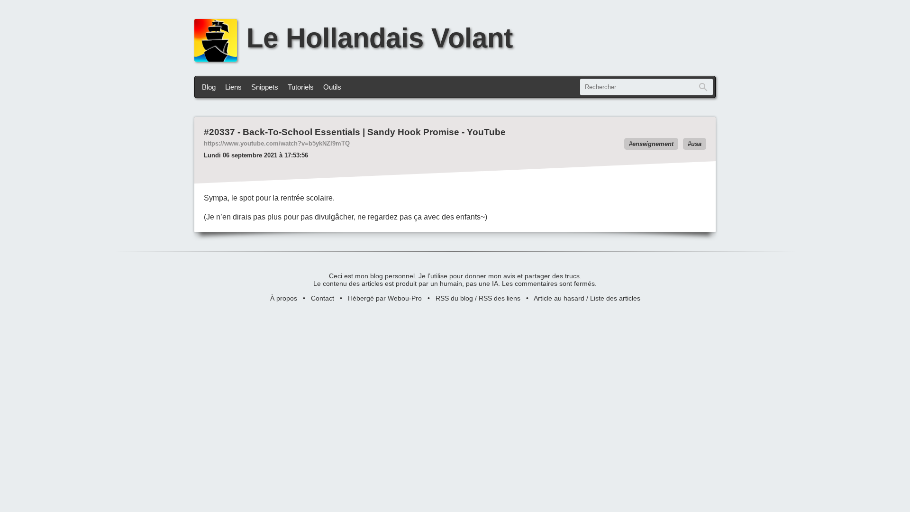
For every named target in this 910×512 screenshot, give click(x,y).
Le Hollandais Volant (379, 38)
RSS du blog (454, 298)
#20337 (219, 132)
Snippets (264, 87)
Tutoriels (301, 87)
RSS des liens (499, 298)
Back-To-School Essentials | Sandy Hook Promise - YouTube (374, 132)
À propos (283, 298)
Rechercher (703, 87)
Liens (233, 87)
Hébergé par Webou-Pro (385, 298)
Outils (332, 87)
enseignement (652, 143)
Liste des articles (615, 298)
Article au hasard (559, 298)
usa (696, 143)
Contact (322, 298)
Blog (209, 87)
